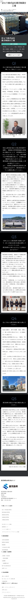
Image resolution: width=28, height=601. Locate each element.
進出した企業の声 (5, 576)
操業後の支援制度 (5, 542)
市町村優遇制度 (5, 549)
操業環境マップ (5, 526)
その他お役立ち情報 (6, 547)
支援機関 (3, 560)
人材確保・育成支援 (6, 555)
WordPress (10, 597)
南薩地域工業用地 (5, 514)
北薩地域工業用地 (5, 517)
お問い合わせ (4, 589)
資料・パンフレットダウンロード (8, 587)
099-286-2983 (7, 500)
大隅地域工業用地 (5, 519)
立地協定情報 (4, 581)
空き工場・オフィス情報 (6, 524)
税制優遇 (3, 544)
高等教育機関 (5, 558)
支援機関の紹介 (6, 563)
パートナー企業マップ (6, 529)
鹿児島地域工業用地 (6, 512)
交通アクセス (4, 568)
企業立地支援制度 (5, 539)
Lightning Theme (16, 597)
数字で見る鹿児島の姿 (6, 565)
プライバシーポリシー (6, 592)
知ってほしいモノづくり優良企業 (8, 578)
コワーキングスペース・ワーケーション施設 (10, 531)
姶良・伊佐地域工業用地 (6, 509)
